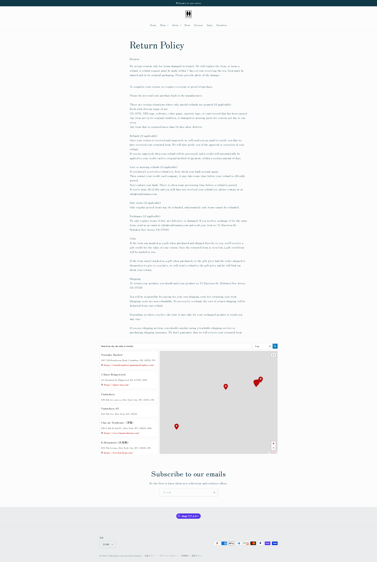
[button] (164, 25)
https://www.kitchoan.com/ (119, 452)
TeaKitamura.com (115, 555)
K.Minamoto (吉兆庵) (114, 442)
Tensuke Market (112, 354)
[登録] (214, 492)
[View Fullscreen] (273, 355)
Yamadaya (108, 394)
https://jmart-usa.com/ (117, 384)
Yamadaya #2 (110, 408)
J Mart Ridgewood (113, 374)
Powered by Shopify (133, 555)
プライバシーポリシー (168, 555)
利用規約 (185, 555)
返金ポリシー (150, 555)
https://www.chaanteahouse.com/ (122, 432)
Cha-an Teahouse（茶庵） (118, 422)
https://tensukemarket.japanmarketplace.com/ (129, 364)
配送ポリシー (197, 555)
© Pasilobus (273, 453)
